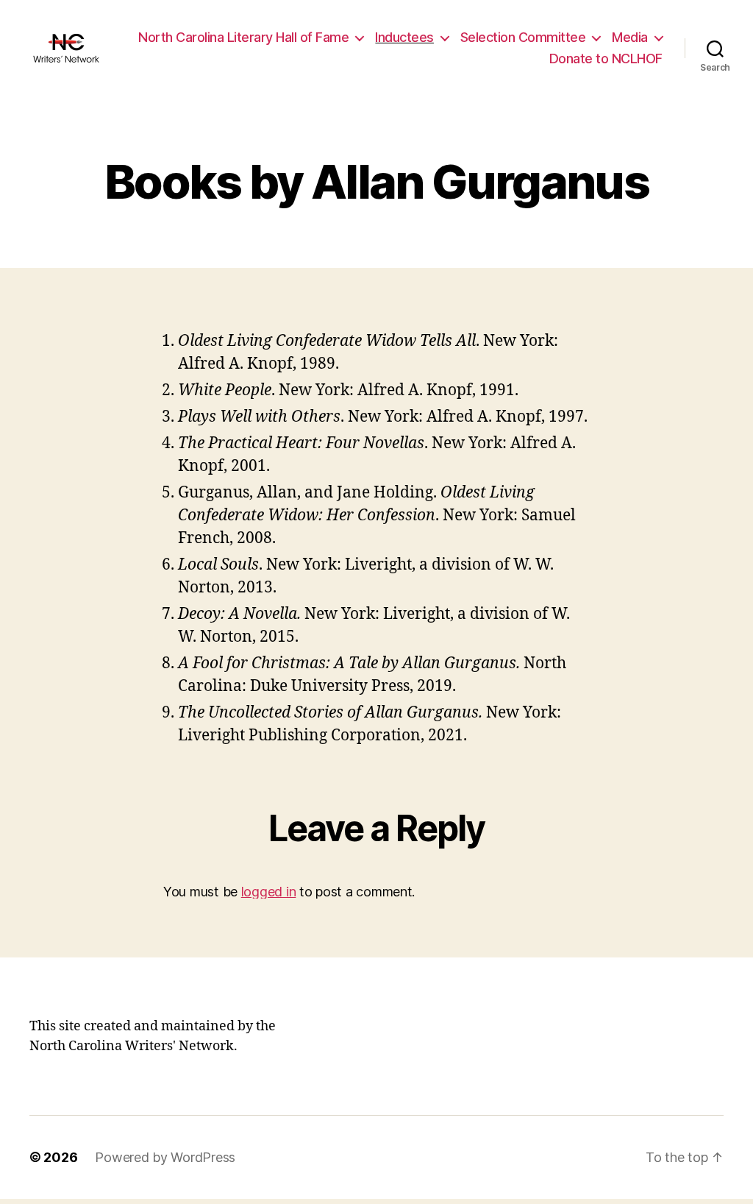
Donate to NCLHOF (606, 58)
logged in (268, 891)
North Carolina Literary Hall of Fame (243, 37)
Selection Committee (523, 37)
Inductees (404, 37)
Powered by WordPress (165, 1157)
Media (630, 37)
